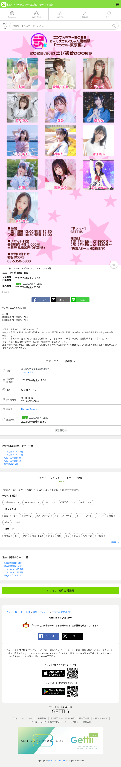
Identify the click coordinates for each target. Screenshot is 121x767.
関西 (59, 536)
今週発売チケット (11, 502)
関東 (25, 536)
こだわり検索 (110, 542)
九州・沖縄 (87, 536)
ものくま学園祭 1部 (13, 458)
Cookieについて (39, 722)
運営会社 (87, 722)
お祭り (7, 522)
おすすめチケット (31, 502)
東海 (50, 536)
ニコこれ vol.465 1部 (13, 569)
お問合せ (75, 722)
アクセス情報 (27, 372)
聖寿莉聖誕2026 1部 (13, 566)
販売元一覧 (84, 718)
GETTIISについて (58, 722)
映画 (111, 516)
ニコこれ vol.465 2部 (13, 572)
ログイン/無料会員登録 (60, 590)
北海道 (7, 536)
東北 (16, 536)
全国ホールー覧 (100, 718)
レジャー (100, 516)
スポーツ (28, 516)
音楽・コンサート (11, 516)
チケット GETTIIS (56, 760)
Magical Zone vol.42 (13, 575)
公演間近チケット (67, 502)
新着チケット (86, 502)
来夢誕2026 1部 (11, 464)
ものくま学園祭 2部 (13, 461)
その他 (17, 522)
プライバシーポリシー (21, 718)
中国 (67, 536)
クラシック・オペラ (63, 516)
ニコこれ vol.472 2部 (13, 454)
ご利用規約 (41, 718)
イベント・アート (84, 516)
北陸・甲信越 (37, 536)
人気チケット (49, 502)
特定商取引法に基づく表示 (62, 718)
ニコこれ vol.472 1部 (13, 451)
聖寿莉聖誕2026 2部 (13, 563)
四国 (76, 536)
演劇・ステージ (43, 516)
